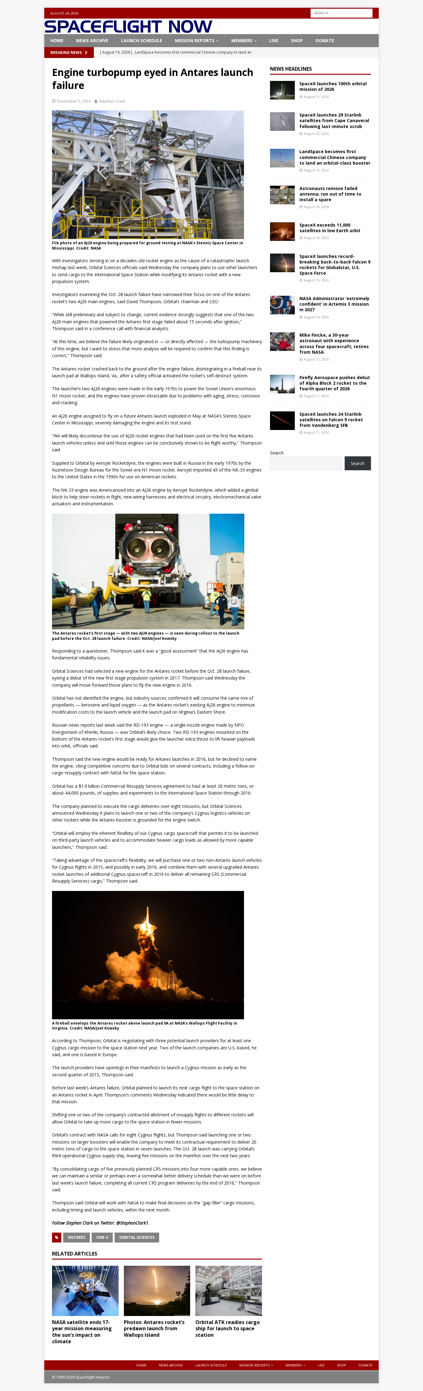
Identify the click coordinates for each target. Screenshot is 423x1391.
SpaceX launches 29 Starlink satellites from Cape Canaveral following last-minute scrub (334, 120)
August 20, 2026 (316, 133)
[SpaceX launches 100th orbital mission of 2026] (282, 90)
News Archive (92, 40)
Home (56, 40)
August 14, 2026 (316, 317)
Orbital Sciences (137, 1237)
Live (273, 40)
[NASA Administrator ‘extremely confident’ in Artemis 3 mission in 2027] (282, 305)
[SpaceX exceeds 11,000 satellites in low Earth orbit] (282, 231)
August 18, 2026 (316, 206)
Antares (76, 1237)
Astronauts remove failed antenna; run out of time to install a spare (330, 193)
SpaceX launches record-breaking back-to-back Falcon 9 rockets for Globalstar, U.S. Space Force (334, 264)
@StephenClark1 (132, 1223)
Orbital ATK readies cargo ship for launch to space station (227, 1329)
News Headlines (291, 68)
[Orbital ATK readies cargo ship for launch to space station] (228, 1291)
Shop (297, 40)
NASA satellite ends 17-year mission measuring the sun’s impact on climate (82, 1332)
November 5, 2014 (73, 101)
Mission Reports (194, 40)
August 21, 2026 (316, 96)
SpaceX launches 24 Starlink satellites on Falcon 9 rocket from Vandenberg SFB (331, 419)
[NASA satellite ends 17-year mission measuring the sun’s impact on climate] (85, 1291)
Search (277, 453)
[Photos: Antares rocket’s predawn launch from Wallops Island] (157, 1291)
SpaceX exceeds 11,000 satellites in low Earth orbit (329, 227)
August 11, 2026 (316, 395)
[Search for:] (342, 13)
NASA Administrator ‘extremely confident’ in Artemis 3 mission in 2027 (334, 303)
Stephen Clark (112, 101)
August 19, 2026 (316, 170)
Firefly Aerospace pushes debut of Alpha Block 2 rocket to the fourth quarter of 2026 (334, 383)
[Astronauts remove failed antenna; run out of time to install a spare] (282, 195)
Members (241, 40)
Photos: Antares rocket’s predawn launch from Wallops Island (154, 1329)
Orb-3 (102, 1237)
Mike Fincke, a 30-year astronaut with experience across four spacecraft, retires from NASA (334, 343)
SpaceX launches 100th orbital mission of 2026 (333, 86)
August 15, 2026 (316, 280)
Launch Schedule (141, 40)
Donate (325, 40)
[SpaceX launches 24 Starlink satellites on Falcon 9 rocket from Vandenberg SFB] (282, 420)
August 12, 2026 (316, 359)
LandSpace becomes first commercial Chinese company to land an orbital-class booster (334, 157)
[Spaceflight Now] (128, 30)
